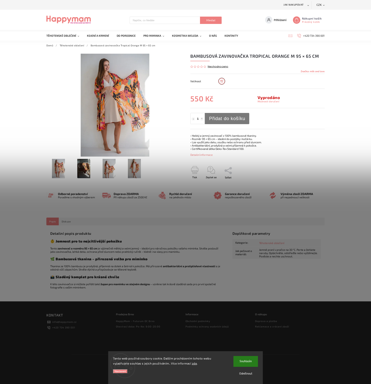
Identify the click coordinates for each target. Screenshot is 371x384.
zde (194, 363)
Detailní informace (201, 154)
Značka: (313, 71)
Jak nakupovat (293, 4)
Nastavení (120, 371)
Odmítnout (245, 374)
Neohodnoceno (218, 66)
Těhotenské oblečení (271, 243)
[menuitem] (64, 36)
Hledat (210, 20)
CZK (319, 4)
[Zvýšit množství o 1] (202, 119)
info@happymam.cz (64, 321)
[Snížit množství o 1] (193, 119)
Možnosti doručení (268, 101)
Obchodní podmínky (198, 321)
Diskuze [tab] (66, 221)
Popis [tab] (52, 221)
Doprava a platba (266, 321)
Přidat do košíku (227, 118)
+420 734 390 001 (63, 327)
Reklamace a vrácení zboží (272, 326)
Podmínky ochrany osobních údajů (207, 326)
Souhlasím (246, 361)
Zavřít (312, 184)
